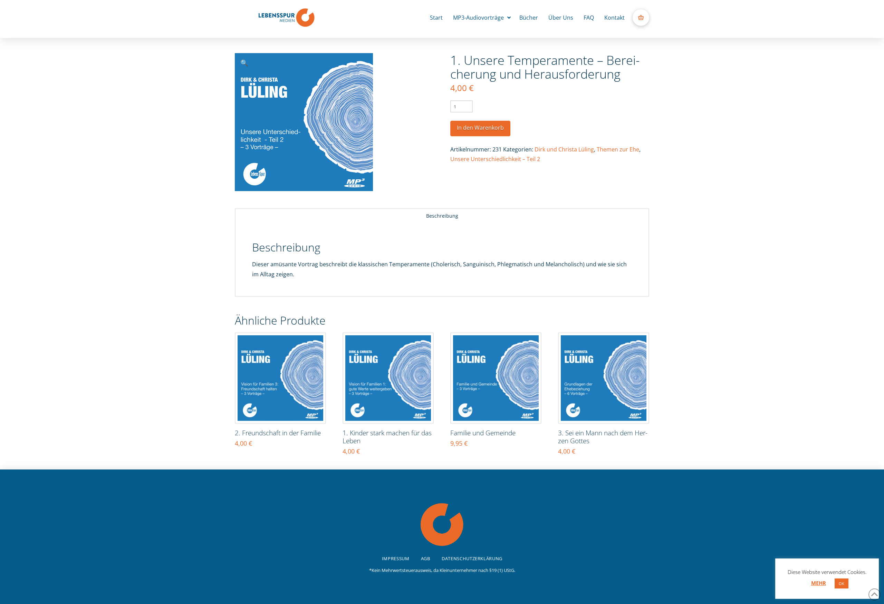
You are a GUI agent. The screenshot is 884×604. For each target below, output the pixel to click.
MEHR (818, 583)
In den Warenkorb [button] (283, 410)
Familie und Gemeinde (483, 432)
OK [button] (841, 583)
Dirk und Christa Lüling (564, 149)
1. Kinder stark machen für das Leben (387, 436)
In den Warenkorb (480, 127)
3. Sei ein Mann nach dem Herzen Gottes (602, 436)
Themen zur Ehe (618, 149)
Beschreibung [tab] (442, 215)
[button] (641, 17)
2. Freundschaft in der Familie (278, 432)
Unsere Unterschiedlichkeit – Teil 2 (495, 159)
